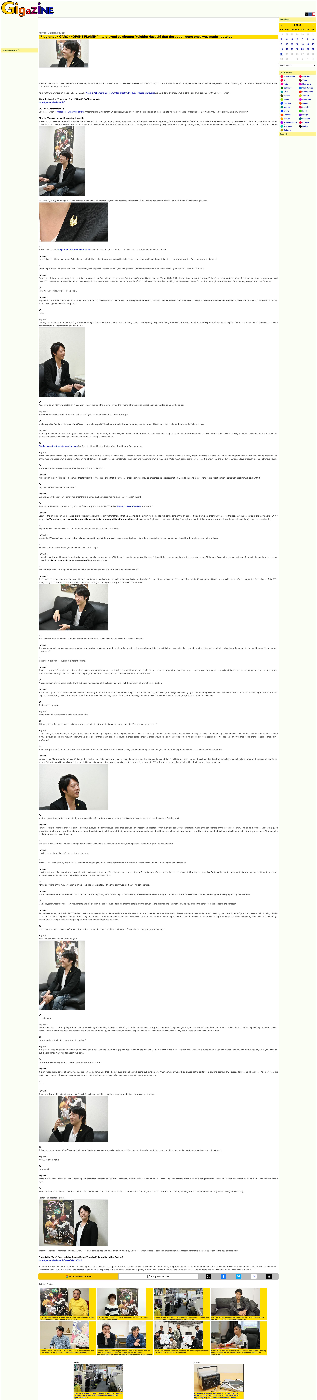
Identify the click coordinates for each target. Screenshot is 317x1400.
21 (308, 49)
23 (281, 54)
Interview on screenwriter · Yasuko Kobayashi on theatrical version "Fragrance (122, 1318)
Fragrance (70, 112)
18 (292, 49)
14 (307, 44)
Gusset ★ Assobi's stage (129, 506)
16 (281, 49)
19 (297, 49)
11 (292, 44)
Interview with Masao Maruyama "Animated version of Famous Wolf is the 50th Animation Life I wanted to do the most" (67, 1318)
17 (287, 49)
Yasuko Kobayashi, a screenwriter (102, 93)
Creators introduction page (64, 446)
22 (313, 49)
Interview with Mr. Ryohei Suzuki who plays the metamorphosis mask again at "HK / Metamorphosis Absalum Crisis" (237, 1318)
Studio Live (44, 446)
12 (297, 44)
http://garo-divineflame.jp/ (52, 102)
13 (302, 44)
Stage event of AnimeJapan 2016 (74, 249)
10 (287, 44)
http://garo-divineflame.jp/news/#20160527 (60, 1260)
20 (302, 49)
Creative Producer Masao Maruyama (137, 93)
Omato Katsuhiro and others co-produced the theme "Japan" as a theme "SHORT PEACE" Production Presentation (181, 1351)
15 (313, 44)
